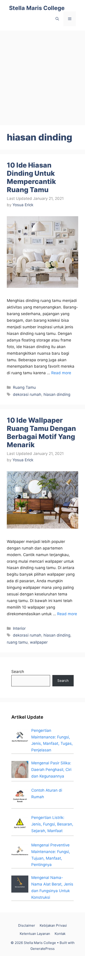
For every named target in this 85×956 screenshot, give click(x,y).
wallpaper (39, 642)
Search (17, 671)
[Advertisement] (42, 75)
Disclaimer (26, 925)
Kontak (60, 933)
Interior (19, 628)
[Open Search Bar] (57, 18)
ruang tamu (17, 642)
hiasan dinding (57, 394)
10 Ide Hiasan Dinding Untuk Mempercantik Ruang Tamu (31, 177)
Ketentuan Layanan (35, 933)
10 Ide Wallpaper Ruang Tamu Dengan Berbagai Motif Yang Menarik (41, 432)
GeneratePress (42, 948)
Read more (61, 373)
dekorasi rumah (27, 394)
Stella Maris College (37, 8)
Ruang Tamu (24, 387)
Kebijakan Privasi (53, 925)
